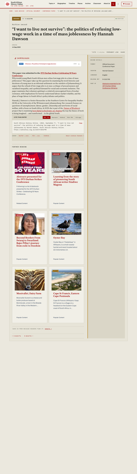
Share (123, 52)
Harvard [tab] (54, 117)
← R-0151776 (16, 336)
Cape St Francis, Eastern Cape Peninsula (66, 294)
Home (11, 11)
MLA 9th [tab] (70, 117)
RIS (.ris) (36, 135)
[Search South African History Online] (113, 4)
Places (80, 3)
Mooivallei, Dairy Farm (28, 293)
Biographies (61, 3)
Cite (98, 52)
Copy (80, 123)
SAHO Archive (19, 11)
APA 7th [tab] (46, 117)
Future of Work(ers (71, 108)
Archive (88, 3)
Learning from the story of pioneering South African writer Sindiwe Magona (66, 180)
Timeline (72, 3)
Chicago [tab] (78, 117)
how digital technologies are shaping (47, 111)
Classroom (97, 3)
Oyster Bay (59, 237)
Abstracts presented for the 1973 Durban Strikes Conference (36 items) (111, 86)
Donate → (48, 329)
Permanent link (112, 52)
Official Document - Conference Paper (41, 11)
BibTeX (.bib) (24, 135)
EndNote (46, 135)
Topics (52, 3)
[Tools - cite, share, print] (118, 4)
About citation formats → (75, 135)
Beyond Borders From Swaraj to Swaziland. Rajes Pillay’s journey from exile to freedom (28, 241)
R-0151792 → (28, 336)
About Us (107, 3)
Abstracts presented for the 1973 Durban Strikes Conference (29, 179)
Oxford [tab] (62, 117)
